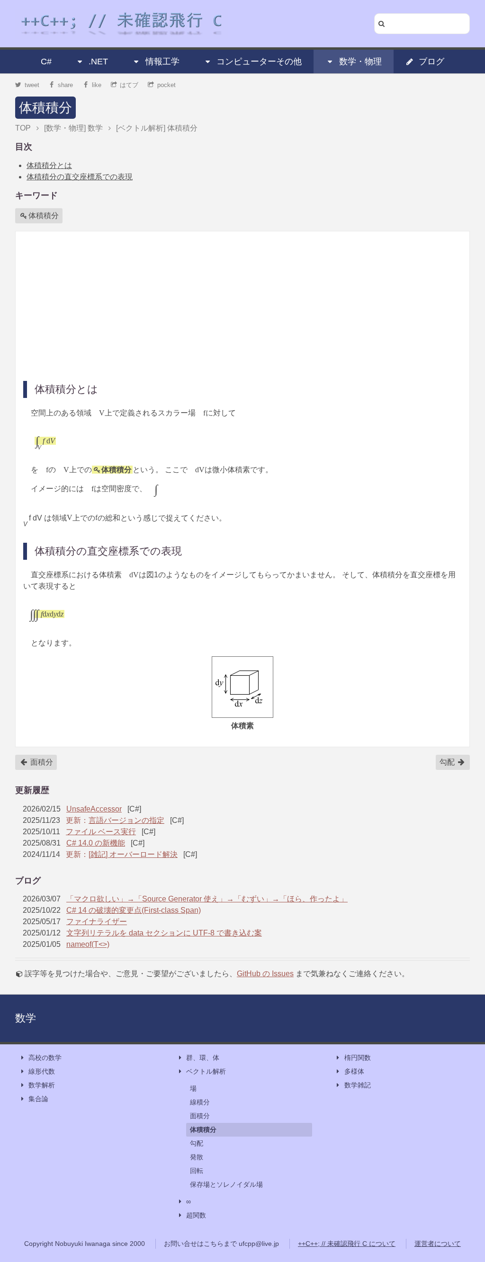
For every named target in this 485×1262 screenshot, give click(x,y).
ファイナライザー (96, 922)
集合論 (38, 1099)
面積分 (40, 762)
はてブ (129, 84)
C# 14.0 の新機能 (95, 843)
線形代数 (41, 1071)
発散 (196, 1157)
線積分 (200, 1102)
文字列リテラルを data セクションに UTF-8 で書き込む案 (164, 933)
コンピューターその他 (259, 61)
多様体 (354, 1071)
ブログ (431, 61)
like (96, 84)
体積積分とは (49, 165)
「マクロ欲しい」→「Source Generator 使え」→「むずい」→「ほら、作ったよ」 (207, 899)
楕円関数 (357, 1057)
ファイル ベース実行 (101, 832)
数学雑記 (357, 1085)
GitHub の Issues (265, 974)
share (65, 84)
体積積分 (45, 107)
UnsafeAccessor (94, 809)
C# (46, 61)
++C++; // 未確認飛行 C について (346, 1243)
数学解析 (41, 1085)
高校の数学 (45, 1057)
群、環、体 (202, 1057)
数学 (25, 1018)
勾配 (448, 762)
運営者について (437, 1243)
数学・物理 (360, 61)
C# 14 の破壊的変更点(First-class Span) (133, 910)
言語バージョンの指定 (126, 820)
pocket (166, 84)
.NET (98, 61)
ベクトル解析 (206, 1071)
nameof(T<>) (87, 944)
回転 (196, 1170)
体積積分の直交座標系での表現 (80, 177)
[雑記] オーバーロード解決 (133, 854)
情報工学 (162, 61)
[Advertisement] (242, 305)
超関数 (196, 1215)
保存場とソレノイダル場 (226, 1184)
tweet (32, 84)
